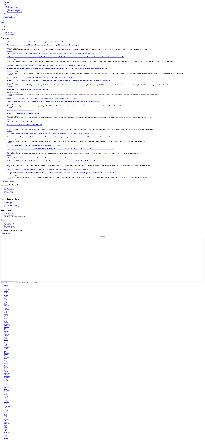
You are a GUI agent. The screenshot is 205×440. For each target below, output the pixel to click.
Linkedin (12, 223)
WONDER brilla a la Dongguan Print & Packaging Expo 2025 (28, 89)
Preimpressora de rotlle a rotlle (14, 12)
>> (8, 181)
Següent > (5, 181)
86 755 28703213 (8, 213)
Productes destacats (9, 189)
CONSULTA (4, 195)
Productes (6, 6)
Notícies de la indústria (9, 34)
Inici (5, 4)
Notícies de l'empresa (9, 32)
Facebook (12, 227)
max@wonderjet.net (9, 215)
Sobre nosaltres (8, 16)
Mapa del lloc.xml (8, 192)
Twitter (10, 224)
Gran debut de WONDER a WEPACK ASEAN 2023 (24, 125)
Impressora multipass (12, 7)
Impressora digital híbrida (13, 10)
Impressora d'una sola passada (14, 9)
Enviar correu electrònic (7, 233)
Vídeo (5, 14)
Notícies (6, 13)
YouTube (12, 226)
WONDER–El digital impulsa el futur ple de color (23, 113)
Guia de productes (8, 188)
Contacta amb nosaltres (10, 17)
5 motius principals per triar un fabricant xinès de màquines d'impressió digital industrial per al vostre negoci (43, 45)
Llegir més (9, 51)
